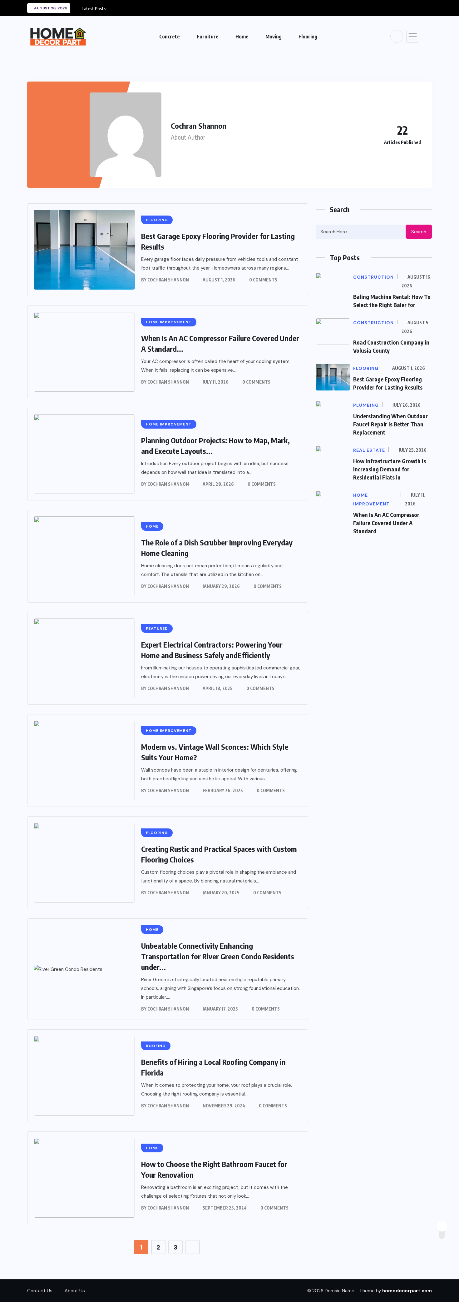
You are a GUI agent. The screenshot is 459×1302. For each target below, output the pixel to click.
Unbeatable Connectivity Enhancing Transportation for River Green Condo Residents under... (217, 956)
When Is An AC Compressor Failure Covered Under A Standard (386, 522)
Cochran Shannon (168, 279)
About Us (75, 1291)
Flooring (308, 36)
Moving (273, 36)
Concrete (169, 36)
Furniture (208, 36)
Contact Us (39, 1291)
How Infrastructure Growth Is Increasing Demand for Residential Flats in (389, 469)
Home (242, 36)
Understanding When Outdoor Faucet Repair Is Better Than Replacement (390, 424)
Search (418, 232)
